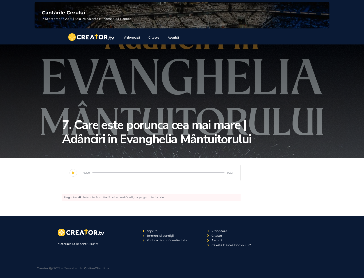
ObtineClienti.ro (96, 268)
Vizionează (132, 37)
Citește (154, 37)
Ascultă (173, 37)
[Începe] (73, 173)
